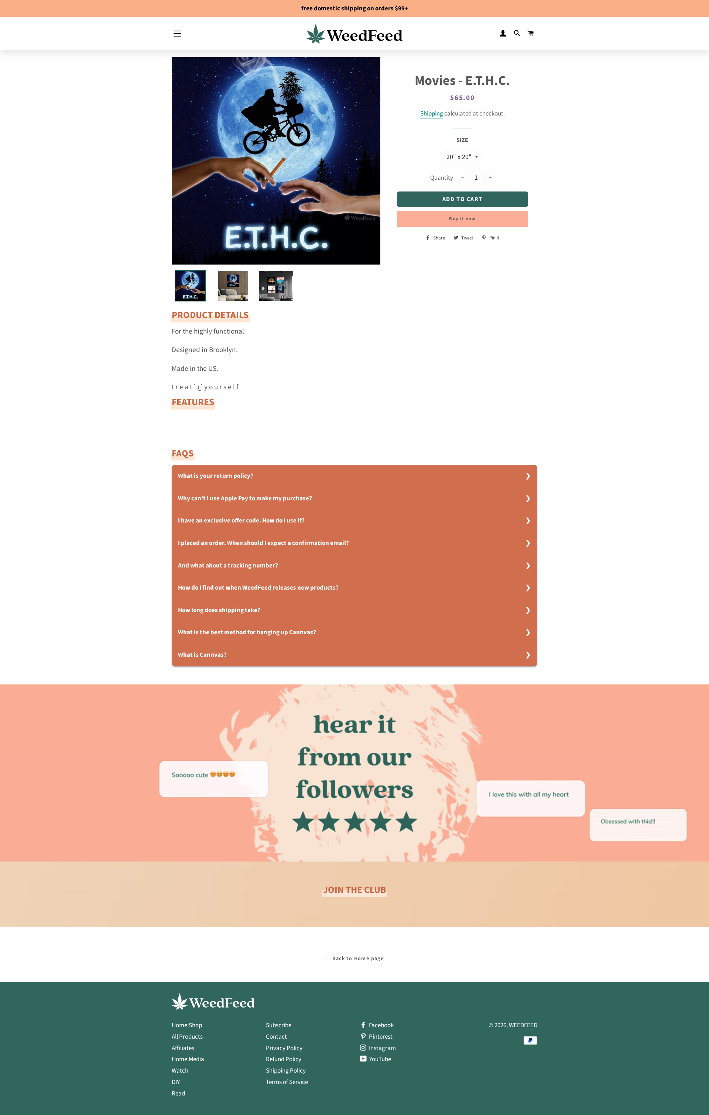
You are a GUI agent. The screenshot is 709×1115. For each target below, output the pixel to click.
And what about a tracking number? (228, 565)
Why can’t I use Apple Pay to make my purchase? (245, 498)
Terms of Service (287, 1082)
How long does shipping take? (219, 610)
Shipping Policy (286, 1070)
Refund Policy (283, 1059)
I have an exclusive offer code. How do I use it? (241, 520)
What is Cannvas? (202, 654)
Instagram (382, 1048)
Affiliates (183, 1048)
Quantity (441, 177)
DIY (176, 1082)
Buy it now (462, 218)
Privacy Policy (284, 1048)
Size (462, 140)
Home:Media (188, 1059)
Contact (276, 1036)
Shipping (431, 113)
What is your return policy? (215, 476)
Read (178, 1093)
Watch (180, 1070)
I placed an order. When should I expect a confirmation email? (263, 543)
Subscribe (278, 1025)
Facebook (381, 1025)
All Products (187, 1036)
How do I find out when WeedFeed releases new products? (258, 587)
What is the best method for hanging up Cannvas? (247, 632)
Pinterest (380, 1036)
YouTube (379, 1059)
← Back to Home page (354, 958)
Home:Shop (187, 1025)
